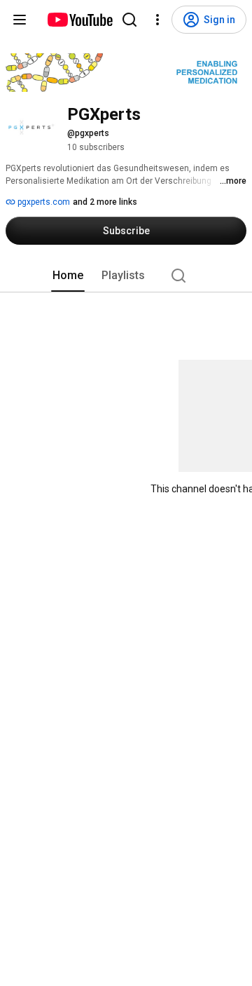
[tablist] (126, 275)
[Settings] (157, 19)
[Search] (129, 19)
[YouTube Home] (79, 19)
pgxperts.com (42, 202)
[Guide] (19, 19)
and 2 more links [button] (105, 202)
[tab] (68, 275)
